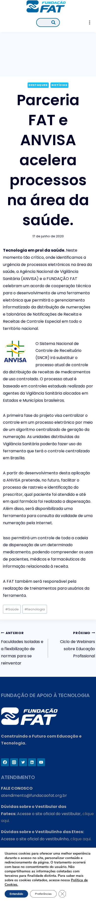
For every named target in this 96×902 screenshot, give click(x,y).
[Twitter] (23, 762)
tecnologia (34, 609)
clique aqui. (80, 839)
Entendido (16, 894)
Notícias (59, 85)
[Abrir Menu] (89, 22)
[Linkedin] (32, 762)
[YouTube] (41, 762)
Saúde (12, 609)
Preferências (43, 894)
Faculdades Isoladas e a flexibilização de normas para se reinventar (22, 648)
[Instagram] (14, 762)
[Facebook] (5, 762)
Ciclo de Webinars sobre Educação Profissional (77, 645)
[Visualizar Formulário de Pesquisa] (48, 22)
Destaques (38, 85)
